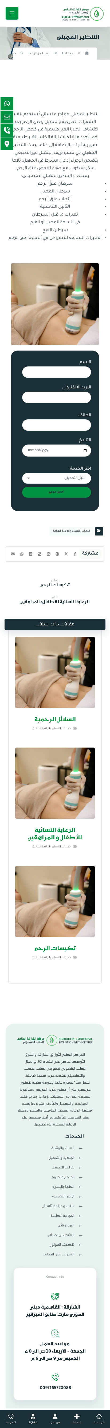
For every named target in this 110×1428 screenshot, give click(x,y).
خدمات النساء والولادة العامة (72, 531)
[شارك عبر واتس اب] (22, 554)
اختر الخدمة (70, 480)
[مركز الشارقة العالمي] (82, 14)
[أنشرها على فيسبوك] (75, 554)
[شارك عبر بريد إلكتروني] (13, 554)
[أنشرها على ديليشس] (40, 554)
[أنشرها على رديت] (48, 554)
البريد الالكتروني (76, 387)
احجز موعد (56, 492)
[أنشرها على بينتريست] (57, 554)
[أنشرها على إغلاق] (66, 554)
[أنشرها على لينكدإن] (31, 554)
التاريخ (85, 440)
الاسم (85, 362)
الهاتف (84, 415)
